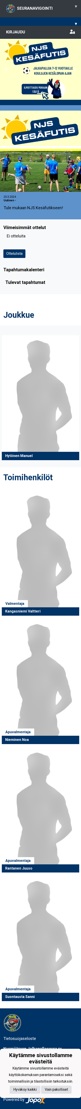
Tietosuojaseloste (19, 1038)
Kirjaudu (15, 32)
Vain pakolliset (56, 1089)
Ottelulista (14, 253)
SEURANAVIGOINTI (47, 7)
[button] (6, 69)
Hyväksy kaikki (25, 1089)
